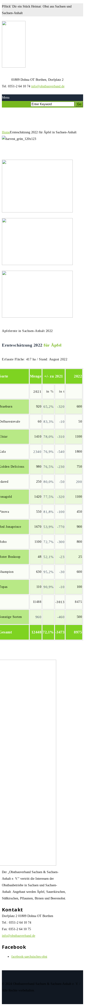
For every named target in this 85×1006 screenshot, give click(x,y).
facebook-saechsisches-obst (29, 956)
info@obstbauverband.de (47, 86)
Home (6, 132)
